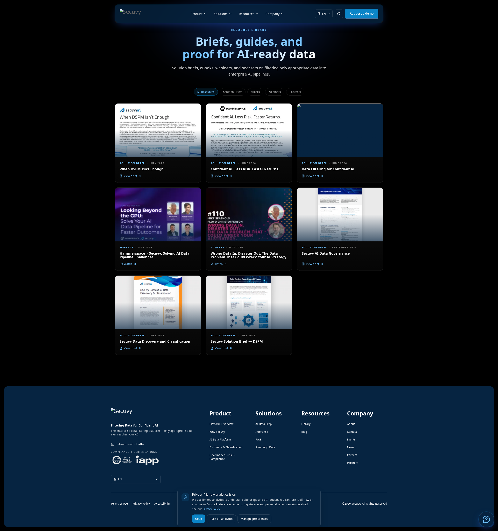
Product (197, 13)
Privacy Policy (211, 509)
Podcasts (295, 92)
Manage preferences (254, 519)
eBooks (255, 92)
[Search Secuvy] (339, 14)
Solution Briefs (232, 92)
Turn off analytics (221, 519)
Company (273, 13)
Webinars (274, 92)
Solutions (221, 13)
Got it (198, 519)
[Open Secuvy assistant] (486, 519)
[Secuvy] (139, 13)
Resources (246, 13)
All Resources (206, 92)
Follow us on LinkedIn (130, 444)
